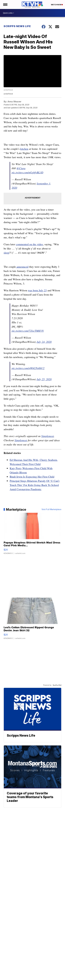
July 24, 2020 (44, 342)
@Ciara (20, 168)
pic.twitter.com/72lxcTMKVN (28, 330)
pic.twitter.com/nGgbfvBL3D (27, 172)
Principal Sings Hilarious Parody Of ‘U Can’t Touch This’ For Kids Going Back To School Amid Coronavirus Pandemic (34, 485)
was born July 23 (37, 290)
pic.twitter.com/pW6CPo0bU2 (28, 368)
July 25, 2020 (44, 379)
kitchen (24, 149)
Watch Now (56, 5)
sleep (6, 252)
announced (22, 266)
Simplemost (47, 436)
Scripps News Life (17, 26)
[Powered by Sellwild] (57, 685)
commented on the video (29, 244)
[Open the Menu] (5, 4)
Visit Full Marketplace (51, 509)
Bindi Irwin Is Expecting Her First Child (32, 476)
